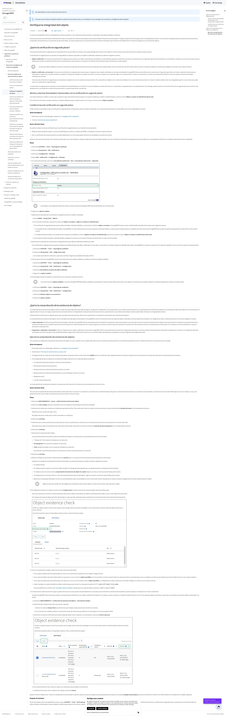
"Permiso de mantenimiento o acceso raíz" (53, 352)
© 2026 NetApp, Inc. (6, 714)
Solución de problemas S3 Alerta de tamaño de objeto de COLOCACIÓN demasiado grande (16, 100)
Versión (5, 16)
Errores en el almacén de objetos (16, 86)
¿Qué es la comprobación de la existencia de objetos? (214, 29)
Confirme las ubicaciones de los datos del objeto (16, 81)
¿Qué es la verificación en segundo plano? (212, 15)
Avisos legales (8, 205)
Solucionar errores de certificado (13, 158)
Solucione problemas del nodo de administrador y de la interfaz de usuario (16, 165)
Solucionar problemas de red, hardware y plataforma (15, 172)
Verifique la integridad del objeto (16, 92)
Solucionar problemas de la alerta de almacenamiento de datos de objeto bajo (16, 118)
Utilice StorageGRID (9, 50)
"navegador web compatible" (70, 116)
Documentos (20, 3)
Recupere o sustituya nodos (11, 195)
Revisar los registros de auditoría (12, 183)
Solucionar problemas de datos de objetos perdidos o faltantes (16, 109)
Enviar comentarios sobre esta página (215, 714)
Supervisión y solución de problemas (11, 55)
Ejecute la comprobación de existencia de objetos (215, 33)
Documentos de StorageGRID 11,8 (13, 29)
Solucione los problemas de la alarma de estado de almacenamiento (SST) (16, 136)
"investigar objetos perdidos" (64, 588)
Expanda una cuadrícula (10, 188)
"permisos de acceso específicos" (47, 120)
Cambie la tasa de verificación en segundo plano (216, 25)
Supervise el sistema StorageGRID (11, 60)
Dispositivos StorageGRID (11, 32)
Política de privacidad (33, 714)
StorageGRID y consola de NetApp (13, 202)
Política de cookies (46, 714)
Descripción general (13, 70)
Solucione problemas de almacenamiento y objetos (15, 75)
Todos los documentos (7, 8)
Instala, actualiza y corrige (11, 43)
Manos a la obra (8, 39)
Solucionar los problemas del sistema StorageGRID (14, 66)
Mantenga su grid (8, 191)
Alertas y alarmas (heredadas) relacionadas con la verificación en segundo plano (216, 20)
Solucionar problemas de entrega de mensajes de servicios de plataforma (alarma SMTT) (16, 145)
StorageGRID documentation (8, 10)
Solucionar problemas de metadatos (14, 153)
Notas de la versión (9, 36)
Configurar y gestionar (10, 47)
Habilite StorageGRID (9, 198)
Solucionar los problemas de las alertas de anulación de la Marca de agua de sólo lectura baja (17, 127)
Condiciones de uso (19, 714)
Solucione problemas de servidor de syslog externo (15, 177)
